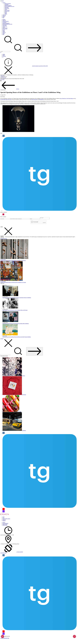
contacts (1, 552)
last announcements (3, 238)
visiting (6, 13)
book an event (7, 11)
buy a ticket (2, 79)
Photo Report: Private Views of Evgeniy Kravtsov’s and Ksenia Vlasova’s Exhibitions (17, 297)
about (3, 516)
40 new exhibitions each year (9, 6)
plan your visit (7, 10)
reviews (4, 522)
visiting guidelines (3, 638)
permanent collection (8, 5)
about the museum (8, 3)
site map (7, 638)
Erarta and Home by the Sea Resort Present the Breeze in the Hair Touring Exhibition (17, 336)
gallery (4, 16)
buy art (4, 29)
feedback (4, 520)
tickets (4, 30)
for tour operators (5, 523)
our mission (6, 4)
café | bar (4, 15)
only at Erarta (7, 8)
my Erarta (4, 56)
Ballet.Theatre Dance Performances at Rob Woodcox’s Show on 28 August (15, 310)
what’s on (4, 14)
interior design (5, 524)
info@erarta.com (3, 77)
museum (4, 2)
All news (1, 338)
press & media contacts (6, 518)
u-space (6, 9)
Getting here (2, 75)
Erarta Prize (6, 7)
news (3, 517)
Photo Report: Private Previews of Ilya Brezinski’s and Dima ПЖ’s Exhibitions (16, 323)
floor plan (4, 552)
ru (0, 52)
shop (3, 17)
